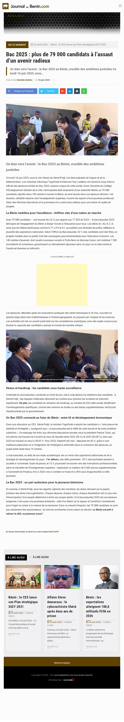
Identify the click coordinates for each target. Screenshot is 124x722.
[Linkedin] (70, 91)
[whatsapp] (84, 91)
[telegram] (77, 91)
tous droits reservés (83, 675)
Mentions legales (62, 663)
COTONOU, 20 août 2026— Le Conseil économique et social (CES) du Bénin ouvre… (22, 624)
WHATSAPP (53, 532)
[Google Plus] (63, 91)
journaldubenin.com (64, 675)
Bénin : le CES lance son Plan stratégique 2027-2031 (78, 44)
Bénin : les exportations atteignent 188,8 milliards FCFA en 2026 (98, 606)
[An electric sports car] (23, 577)
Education (17, 16)
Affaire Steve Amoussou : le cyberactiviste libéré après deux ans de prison (62, 606)
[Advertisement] (62, 285)
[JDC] (25, 6)
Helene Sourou (24, 80)
